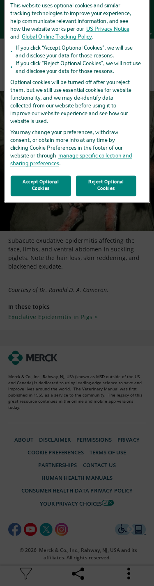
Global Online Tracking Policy (57, 37)
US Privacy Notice (107, 29)
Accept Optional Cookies (41, 185)
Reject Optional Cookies (106, 185)
